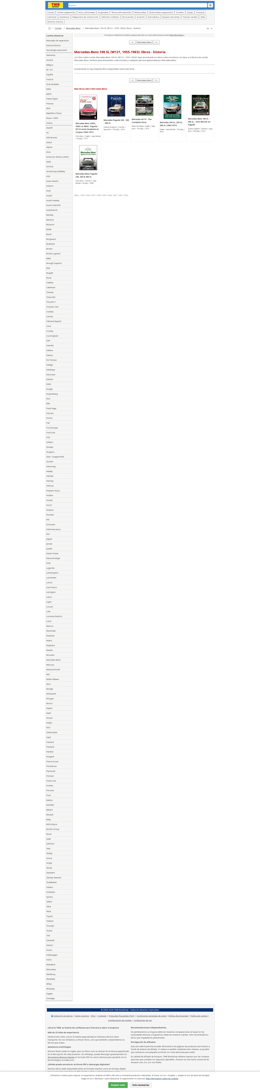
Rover (49, 834)
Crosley (49, 331)
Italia (48, 89)
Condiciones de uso (143, 1020)
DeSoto (49, 379)
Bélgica (49, 64)
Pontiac (49, 785)
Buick (48, 277)
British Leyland (53, 253)
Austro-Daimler (53, 205)
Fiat (48, 422)
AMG (48, 161)
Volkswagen (52, 954)
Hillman (50, 485)
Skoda (49, 867)
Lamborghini (52, 572)
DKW (48, 384)
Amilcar (49, 166)
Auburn (49, 185)
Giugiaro (50, 452)
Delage (49, 364)
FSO (48, 437)
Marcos (49, 626)
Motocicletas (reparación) (161, 12)
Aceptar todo (118, 1085)
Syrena (49, 896)
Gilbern (49, 442)
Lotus (48, 621)
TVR (48, 935)
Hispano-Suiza (53, 490)
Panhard (50, 746)
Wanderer (51, 964)
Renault (49, 814)
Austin (49, 195)
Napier (49, 708)
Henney (49, 480)
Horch (49, 505)
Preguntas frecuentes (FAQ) (121, 1016)
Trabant (49, 921)
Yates (202, 17)
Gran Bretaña (52, 84)
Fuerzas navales (190, 17)
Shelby (49, 853)
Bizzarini (50, 224)
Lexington (51, 592)
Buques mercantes (171, 17)
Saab (48, 838)
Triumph (50, 925)
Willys (49, 983)
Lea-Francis (51, 587)
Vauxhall (50, 940)
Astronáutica (153, 17)
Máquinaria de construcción (85, 17)
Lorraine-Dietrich (54, 616)
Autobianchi (52, 210)
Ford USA (50, 432)
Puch (48, 795)
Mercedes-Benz (73, 28)
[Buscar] (210, 5)
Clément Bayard (53, 321)
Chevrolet (50, 297)
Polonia (49, 103)
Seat (48, 848)
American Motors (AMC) (57, 156)
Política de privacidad (178, 1016)
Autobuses (64, 17)
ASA (48, 176)
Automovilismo (53, 45)
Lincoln (49, 606)
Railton (49, 800)
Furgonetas (103, 12)
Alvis (48, 152)
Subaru (49, 887)
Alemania (50, 55)
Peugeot (50, 756)
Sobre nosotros (82, 1016)
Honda (49, 500)
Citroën (49, 316)
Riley (48, 819)
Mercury (50, 664)
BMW (48, 229)
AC (47, 132)
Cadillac (49, 282)
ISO (48, 534)
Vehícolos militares (110, 17)
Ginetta (49, 447)
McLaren (50, 655)
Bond (48, 234)
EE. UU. (49, 69)
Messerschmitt (53, 669)
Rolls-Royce (51, 824)
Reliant (49, 809)
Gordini (49, 461)
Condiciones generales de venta (151, 1016)
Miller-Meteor (52, 679)
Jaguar (49, 538)
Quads (190, 12)
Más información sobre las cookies (162, 1078)
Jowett (49, 548)
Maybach (50, 645)
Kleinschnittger (53, 558)
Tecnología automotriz (56, 50)
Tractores (200, 12)
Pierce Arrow (52, 761)
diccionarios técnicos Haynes (61, 1057)
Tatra (48, 906)
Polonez (50, 776)
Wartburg (50, 974)
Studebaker (51, 882)
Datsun (49, 355)
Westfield (50, 979)
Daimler (50, 345)
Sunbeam (50, 892)
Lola (48, 611)
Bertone (50, 219)
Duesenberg (52, 393)
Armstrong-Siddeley (55, 171)
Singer (49, 863)
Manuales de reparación (57, 40)
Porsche (50, 790)
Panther (50, 751)
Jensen (49, 543)
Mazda (49, 650)
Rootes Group (52, 829)
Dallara (49, 350)
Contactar (102, 1016)
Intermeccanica (53, 529)
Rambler (50, 804)
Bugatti (49, 273)
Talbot (49, 901)
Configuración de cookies (120, 1020)
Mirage (49, 688)
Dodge (49, 389)
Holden (49, 495)
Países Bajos (52, 98)
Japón (49, 93)
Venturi (49, 945)
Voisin (49, 950)
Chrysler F (51, 301)
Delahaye (50, 369)
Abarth (49, 127)
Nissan (49, 717)
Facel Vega (51, 408)
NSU (48, 727)
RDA (48, 108)
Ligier (49, 601)
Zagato (49, 993)
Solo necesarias (140, 1085)
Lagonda (50, 568)
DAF (48, 340)
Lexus (49, 597)
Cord (48, 326)
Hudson (50, 510)
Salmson (50, 843)
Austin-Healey (52, 200)
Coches (50, 12)
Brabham (50, 243)
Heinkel (49, 476)
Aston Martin (52, 181)
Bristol (49, 248)
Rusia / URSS (52, 118)
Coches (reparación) (66, 12)
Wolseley (50, 988)
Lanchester (51, 577)
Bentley (49, 214)
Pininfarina (51, 766)
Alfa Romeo (51, 137)
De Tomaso (51, 360)
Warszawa (51, 969)
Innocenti (50, 524)
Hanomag (51, 466)
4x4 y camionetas (86, 12)
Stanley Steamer (53, 877)
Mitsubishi (51, 693)
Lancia (49, 582)
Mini (48, 684)
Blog (93, 1016)
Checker (50, 292)
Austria (49, 60)
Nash (48, 713)
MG (48, 674)
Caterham (50, 287)
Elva (48, 398)
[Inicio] (49, 28)
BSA (48, 268)
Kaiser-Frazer (52, 553)
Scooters (180, 12)
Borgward (51, 239)
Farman (49, 413)
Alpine (49, 147)
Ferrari (49, 418)
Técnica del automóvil (121, 12)
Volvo (49, 959)
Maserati (50, 635)
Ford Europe (52, 427)
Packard (50, 742)
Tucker (49, 930)
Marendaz (51, 630)
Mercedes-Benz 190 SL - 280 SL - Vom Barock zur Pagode (199, 121)
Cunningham (52, 335)
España (49, 74)
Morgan (50, 698)
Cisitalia (49, 311)
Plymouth (50, 771)
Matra (49, 640)
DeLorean (50, 374)
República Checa (53, 113)
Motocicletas (140, 12)
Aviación (141, 17)
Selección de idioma (63, 1016)
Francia (49, 79)
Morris (49, 703)
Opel (48, 737)
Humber (50, 514)
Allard (49, 142)
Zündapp (50, 998)
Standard (50, 872)
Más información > (177, 35)
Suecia (49, 122)
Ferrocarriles (128, 17)
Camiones (51, 17)
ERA (48, 403)
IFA (47, 519)
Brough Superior (54, 263)
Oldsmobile (51, 732)
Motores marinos (55, 21)
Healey (49, 471)
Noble (49, 722)
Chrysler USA (52, 306)
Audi (48, 190)
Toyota (49, 916)
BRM (48, 258)
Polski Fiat (51, 780)
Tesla (48, 911)
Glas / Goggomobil (55, 456)
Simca (49, 858)
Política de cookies (199, 1016)
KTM (48, 563)
